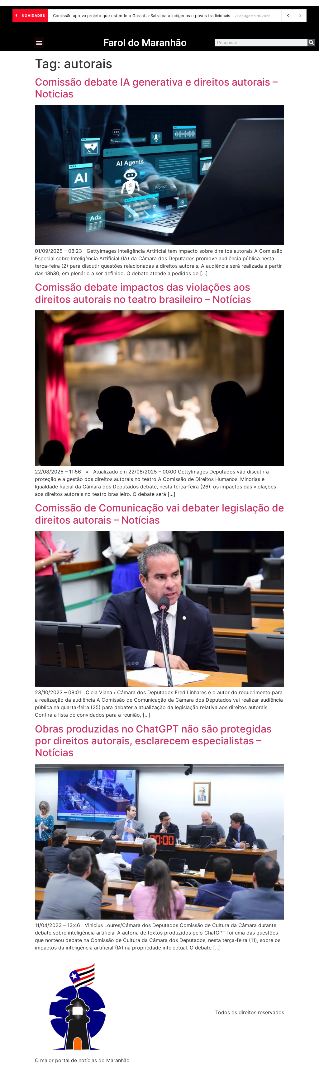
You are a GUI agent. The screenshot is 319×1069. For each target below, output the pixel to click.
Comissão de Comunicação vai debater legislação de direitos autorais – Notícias (159, 514)
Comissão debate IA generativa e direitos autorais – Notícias (156, 88)
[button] (39, 42)
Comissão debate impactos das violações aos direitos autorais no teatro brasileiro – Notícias (143, 293)
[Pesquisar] (311, 42)
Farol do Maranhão (145, 43)
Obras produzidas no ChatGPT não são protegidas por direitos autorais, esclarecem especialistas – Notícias (153, 741)
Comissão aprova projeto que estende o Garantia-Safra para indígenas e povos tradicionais (141, 15)
